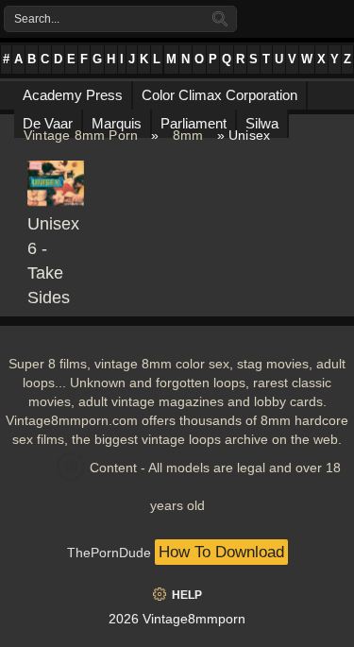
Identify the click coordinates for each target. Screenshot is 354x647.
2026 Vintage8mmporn (177, 618)
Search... (36, 19)
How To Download (221, 552)
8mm (188, 135)
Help (187, 595)
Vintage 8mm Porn (81, 135)
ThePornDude (109, 552)
